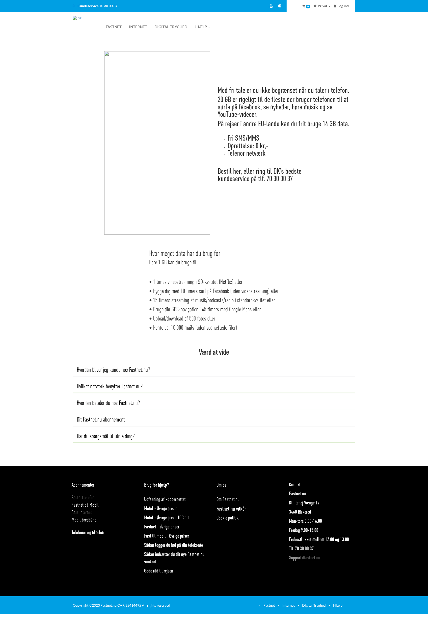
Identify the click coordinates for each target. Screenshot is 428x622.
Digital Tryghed (171, 27)
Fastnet (114, 27)
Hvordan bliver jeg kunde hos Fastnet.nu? (113, 369)
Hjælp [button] (201, 27)
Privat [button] (322, 6)
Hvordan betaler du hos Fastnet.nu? (108, 402)
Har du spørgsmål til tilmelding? (106, 436)
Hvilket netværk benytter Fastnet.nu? (110, 386)
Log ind (343, 6)
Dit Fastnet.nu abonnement (101, 419)
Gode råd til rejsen (158, 570)
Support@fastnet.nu (304, 557)
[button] (306, 6)
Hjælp (338, 605)
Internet (138, 27)
